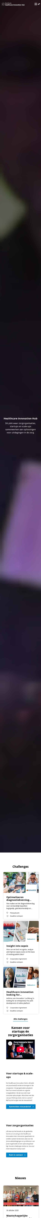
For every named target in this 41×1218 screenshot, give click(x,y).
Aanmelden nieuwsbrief (20, 1106)
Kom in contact (16, 1155)
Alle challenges (20, 1019)
